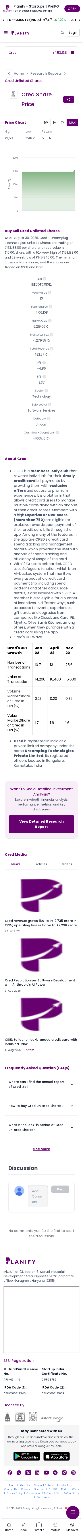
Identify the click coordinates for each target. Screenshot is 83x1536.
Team (12, 1485)
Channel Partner (43, 1485)
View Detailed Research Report (41, 824)
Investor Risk (64, 1485)
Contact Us (10, 1489)
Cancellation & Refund (39, 1493)
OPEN (72, 8)
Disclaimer (43, 1497)
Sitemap (39, 1489)
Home (19, 73)
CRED (18, 471)
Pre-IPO (52, 1489)
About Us (24, 1485)
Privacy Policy (14, 1493)
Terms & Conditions (67, 1493)
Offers (75, 1489)
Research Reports (46, 73)
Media (64, 1489)
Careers (25, 1489)
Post (60, 1189)
